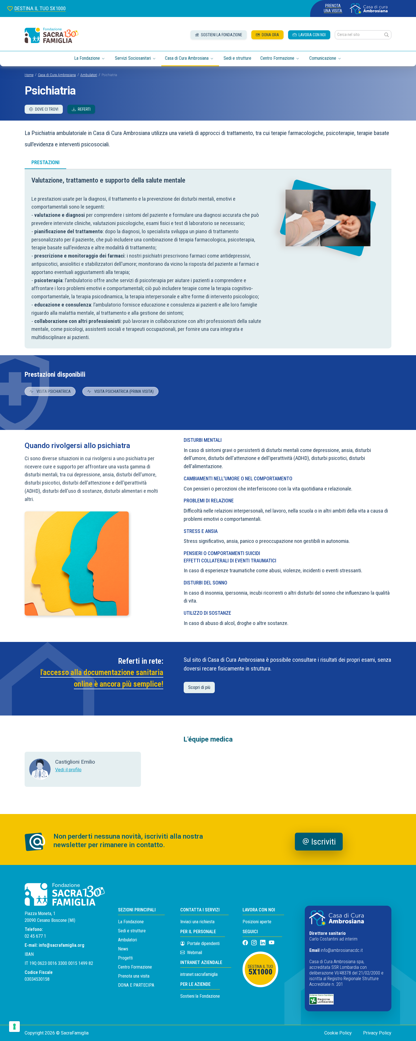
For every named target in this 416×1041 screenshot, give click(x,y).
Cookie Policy (338, 1033)
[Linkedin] (263, 943)
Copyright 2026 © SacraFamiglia (57, 1033)
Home (29, 75)
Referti (84, 109)
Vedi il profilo (68, 769)
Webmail (194, 952)
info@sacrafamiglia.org (61, 945)
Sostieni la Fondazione (200, 996)
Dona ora (270, 35)
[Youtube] (271, 943)
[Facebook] (246, 943)
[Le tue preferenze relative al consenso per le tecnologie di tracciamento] (14, 1026)
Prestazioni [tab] (45, 162)
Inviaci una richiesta (197, 921)
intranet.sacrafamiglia (199, 974)
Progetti (125, 958)
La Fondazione (131, 921)
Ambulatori (88, 75)
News (123, 949)
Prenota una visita (333, 8)
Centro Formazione (135, 967)
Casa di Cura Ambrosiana (57, 75)
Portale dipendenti (203, 943)
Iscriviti (323, 842)
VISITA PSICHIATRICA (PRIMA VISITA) (123, 391)
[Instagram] (254, 943)
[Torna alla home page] (51, 35)
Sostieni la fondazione (221, 35)
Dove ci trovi (46, 109)
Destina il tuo (260, 970)
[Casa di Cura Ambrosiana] (369, 8)
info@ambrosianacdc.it (342, 950)
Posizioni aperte (257, 921)
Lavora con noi (312, 35)
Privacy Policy (377, 1033)
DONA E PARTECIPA (136, 985)
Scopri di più (199, 687)
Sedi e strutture (237, 58)
